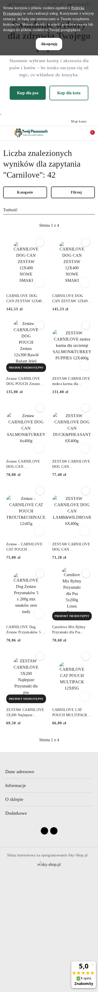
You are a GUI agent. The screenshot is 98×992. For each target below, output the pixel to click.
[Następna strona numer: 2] (77, 225)
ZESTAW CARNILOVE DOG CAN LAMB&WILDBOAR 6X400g (71, 547)
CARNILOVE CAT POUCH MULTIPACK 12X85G (70, 713)
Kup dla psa (27, 93)
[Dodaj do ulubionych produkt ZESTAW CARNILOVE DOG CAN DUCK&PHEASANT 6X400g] (85, 408)
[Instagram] (53, 831)
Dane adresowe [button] (19, 771)
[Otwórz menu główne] (6, 133)
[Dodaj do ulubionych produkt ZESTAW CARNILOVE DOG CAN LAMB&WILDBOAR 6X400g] (85, 491)
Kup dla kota (68, 93)
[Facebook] (44, 831)
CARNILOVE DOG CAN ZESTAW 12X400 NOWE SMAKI (25, 299)
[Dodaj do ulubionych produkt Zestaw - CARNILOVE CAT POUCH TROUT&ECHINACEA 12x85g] (40, 491)
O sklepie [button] (14, 799)
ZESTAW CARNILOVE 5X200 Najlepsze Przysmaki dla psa (25, 713)
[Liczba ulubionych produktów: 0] (78, 133)
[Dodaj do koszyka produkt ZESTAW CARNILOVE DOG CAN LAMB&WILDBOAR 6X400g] (85, 530)
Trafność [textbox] (10, 210)
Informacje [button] (15, 785)
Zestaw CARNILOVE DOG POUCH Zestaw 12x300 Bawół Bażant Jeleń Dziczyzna (23, 382)
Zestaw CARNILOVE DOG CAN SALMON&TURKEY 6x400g (23, 464)
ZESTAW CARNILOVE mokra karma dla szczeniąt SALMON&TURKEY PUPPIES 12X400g (71, 382)
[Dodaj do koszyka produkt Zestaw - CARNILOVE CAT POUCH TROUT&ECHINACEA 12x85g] (39, 530)
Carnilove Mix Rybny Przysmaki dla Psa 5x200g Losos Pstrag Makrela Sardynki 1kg (69, 630)
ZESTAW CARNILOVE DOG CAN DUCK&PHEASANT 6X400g (71, 464)
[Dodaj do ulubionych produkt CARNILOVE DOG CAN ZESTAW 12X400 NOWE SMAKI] (40, 242)
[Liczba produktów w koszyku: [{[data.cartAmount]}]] (89, 133)
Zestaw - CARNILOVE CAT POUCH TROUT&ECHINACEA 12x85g (24, 547)
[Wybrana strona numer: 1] (49, 225)
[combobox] (49, 210)
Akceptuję (49, 44)
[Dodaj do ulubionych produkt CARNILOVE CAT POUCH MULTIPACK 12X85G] (85, 656)
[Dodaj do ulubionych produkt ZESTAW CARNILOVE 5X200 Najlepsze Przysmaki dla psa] (40, 656)
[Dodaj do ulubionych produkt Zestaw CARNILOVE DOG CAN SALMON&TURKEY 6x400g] (40, 408)
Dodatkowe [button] (16, 813)
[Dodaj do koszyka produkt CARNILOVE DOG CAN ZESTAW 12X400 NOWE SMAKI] (39, 282)
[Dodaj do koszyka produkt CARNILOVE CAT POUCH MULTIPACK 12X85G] (85, 696)
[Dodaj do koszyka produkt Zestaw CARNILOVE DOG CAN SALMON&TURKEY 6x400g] (39, 448)
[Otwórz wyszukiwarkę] (67, 133)
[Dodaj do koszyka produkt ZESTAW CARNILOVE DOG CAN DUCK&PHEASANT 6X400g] (85, 448)
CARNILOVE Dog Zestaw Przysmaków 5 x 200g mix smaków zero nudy (25, 630)
